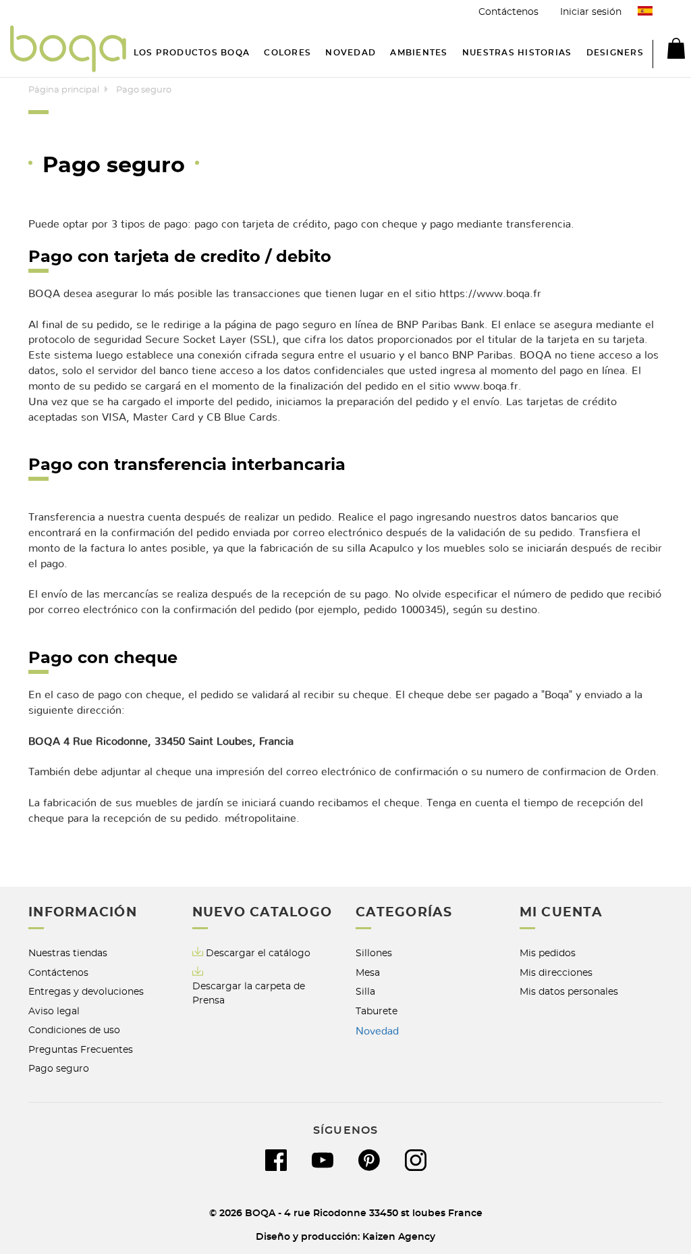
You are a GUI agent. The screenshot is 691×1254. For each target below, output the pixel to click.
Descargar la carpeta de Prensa (248, 993)
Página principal (63, 90)
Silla (365, 992)
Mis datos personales (569, 992)
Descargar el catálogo (258, 953)
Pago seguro (58, 1069)
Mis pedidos (548, 953)
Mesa (368, 973)
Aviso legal (54, 1011)
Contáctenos (508, 12)
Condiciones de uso (74, 1030)
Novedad (377, 1031)
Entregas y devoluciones (86, 992)
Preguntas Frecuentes (80, 1050)
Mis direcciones (556, 973)
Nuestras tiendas (67, 953)
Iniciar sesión (590, 12)
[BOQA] (68, 51)
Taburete (376, 1011)
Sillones (374, 953)
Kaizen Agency (398, 1237)
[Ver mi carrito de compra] (669, 50)
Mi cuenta (561, 912)
